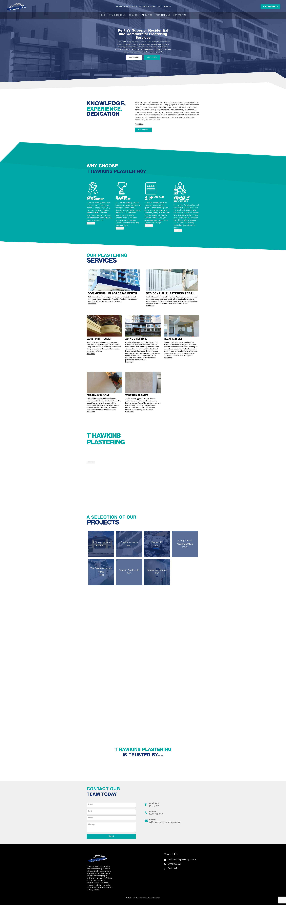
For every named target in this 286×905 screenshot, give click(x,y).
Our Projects (152, 57)
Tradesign (156, 898)
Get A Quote (143, 130)
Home (103, 15)
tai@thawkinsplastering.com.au (165, 823)
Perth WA (154, 806)
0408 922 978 (271, 7)
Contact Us (179, 15)
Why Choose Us (117, 15)
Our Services (134, 57)
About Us (147, 15)
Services (134, 15)
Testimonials (163, 15)
